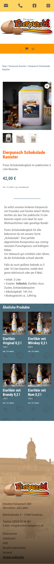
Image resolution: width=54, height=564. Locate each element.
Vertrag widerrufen (13, 557)
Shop (4, 66)
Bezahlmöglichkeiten (14, 547)
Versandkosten (23, 187)
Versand (7, 552)
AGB (5, 543)
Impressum (9, 538)
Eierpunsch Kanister (17, 66)
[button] (46, 86)
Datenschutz (10, 533)
